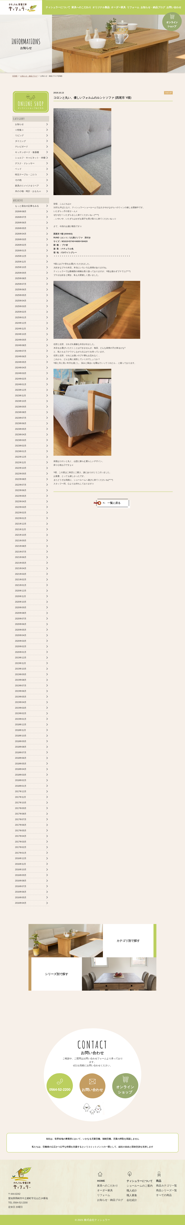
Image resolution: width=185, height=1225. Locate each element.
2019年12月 (20, 657)
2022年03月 (20, 507)
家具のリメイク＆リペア (27, 185)
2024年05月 (20, 362)
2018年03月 (20, 774)
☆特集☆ (19, 129)
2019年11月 (20, 663)
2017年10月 (20, 802)
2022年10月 (20, 468)
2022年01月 (20, 518)
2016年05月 (20, 897)
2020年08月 (20, 613)
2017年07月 (20, 819)
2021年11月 (20, 529)
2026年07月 (20, 217)
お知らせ (19, 124)
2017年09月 (20, 808)
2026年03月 (20, 239)
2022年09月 (20, 473)
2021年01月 (20, 585)
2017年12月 (20, 791)
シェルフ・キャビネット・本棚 (30, 157)
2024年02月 (20, 378)
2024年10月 (20, 334)
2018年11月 (20, 730)
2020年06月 (20, 624)
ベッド (18, 169)
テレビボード (21, 146)
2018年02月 (20, 780)
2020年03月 (20, 641)
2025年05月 (20, 295)
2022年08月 (20, 479)
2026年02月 (20, 245)
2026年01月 (20, 250)
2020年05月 (20, 629)
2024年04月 (20, 367)
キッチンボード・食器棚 (27, 152)
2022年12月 (20, 457)
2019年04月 (20, 702)
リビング (19, 135)
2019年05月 (20, 696)
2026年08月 (20, 211)
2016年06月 (20, 892)
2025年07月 (20, 284)
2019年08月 (20, 680)
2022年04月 (20, 501)
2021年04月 (20, 568)
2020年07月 (20, 618)
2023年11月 (20, 395)
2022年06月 (20, 490)
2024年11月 (20, 328)
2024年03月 (20, 373)
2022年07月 (20, 484)
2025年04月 (20, 300)
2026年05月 (20, 228)
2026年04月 (20, 233)
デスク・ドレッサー (25, 163)
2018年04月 (20, 769)
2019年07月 (20, 685)
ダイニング (20, 141)
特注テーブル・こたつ (26, 174)
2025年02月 (20, 312)
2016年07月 (20, 886)
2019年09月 (20, 674)
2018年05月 (20, 763)
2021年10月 (20, 535)
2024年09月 (20, 339)
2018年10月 (20, 735)
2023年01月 (20, 451)
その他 (18, 180)
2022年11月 (20, 462)
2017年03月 (20, 841)
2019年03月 (20, 707)
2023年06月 (20, 423)
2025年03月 (20, 306)
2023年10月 (20, 401)
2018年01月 (20, 786)
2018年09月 (20, 741)
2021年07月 (20, 551)
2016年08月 (20, 880)
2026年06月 (20, 222)
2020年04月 (20, 635)
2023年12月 (20, 390)
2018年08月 (20, 747)
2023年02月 (20, 445)
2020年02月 (20, 646)
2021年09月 (20, 540)
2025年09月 (20, 272)
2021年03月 (20, 574)
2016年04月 (20, 903)
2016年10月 (20, 869)
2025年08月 (20, 278)
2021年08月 (20, 546)
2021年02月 (20, 579)
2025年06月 (20, 289)
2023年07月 (20, 417)
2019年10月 (20, 668)
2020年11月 (20, 596)
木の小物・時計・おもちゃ (28, 191)
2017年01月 (20, 852)
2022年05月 (20, 496)
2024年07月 (20, 351)
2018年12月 (20, 724)
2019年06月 (20, 691)
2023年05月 (20, 429)
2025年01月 (20, 317)
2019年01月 (20, 719)
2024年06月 (20, 356)
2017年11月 (20, 797)
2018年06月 (20, 758)
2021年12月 (20, 523)
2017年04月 (20, 836)
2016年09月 (20, 875)
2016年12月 (20, 858)
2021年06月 (20, 557)
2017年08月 (20, 813)
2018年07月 (20, 752)
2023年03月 (20, 440)
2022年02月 (20, 512)
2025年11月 (20, 261)
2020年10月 (20, 602)
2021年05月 (20, 562)
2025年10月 (20, 267)
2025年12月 (20, 256)
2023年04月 (20, 434)
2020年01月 (20, 652)
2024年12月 (20, 323)
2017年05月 (20, 830)
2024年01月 (20, 384)
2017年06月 (20, 825)
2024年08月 (20, 345)
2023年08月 (20, 412)
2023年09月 (20, 406)
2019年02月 (20, 713)
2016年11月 (20, 864)
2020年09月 (20, 607)
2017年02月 (20, 847)
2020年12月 (20, 590)
